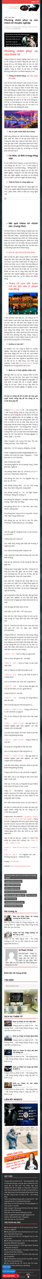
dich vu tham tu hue (12, 888)
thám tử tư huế (10, 899)
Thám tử (25, 165)
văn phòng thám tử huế (13, 906)
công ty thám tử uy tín (24, 97)
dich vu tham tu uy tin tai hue (15, 892)
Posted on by (16, 27)
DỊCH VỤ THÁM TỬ (13, 1016)
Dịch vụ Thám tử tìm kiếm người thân (25, 1084)
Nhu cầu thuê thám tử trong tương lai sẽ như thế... (25, 917)
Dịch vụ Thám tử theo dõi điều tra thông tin (25, 1051)
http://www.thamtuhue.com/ (20, 866)
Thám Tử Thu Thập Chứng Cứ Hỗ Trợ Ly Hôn (25, 934)
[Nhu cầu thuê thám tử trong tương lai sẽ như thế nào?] (8, 920)
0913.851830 (9, 1275)
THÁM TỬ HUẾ (10, 663)
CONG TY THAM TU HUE (13, 709)
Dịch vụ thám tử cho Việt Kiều (24, 1022)
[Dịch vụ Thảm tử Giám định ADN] (8, 1039)
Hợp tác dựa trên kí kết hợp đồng (22, 252)
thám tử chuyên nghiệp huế (14, 895)
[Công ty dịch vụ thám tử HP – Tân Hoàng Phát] (21, 10)
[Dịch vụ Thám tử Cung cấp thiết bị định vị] (8, 1070)
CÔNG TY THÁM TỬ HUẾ (13, 723)
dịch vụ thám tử (16, 410)
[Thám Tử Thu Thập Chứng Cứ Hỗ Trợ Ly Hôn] (8, 936)
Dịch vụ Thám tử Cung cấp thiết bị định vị (25, 1068)
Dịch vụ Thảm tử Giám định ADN (25, 1036)
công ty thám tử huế (12, 885)
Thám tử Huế (9, 854)
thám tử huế (31, 895)
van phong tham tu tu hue (14, 902)
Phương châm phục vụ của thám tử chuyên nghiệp (21, 21)
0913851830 (14, 861)
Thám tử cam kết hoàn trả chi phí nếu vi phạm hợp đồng (23, 286)
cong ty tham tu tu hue (13, 881)
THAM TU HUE (9, 654)
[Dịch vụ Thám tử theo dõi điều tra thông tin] (8, 1054)
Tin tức (9, 29)
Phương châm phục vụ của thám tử (21, 52)
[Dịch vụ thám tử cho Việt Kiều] (8, 1025)
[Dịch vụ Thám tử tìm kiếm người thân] (8, 1087)
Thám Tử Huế (32, 27)
